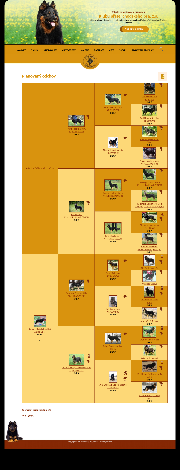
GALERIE (85, 50)
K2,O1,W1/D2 (113, 110)
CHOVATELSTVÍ (69, 50)
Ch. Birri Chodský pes (149, 340)
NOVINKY (21, 50)
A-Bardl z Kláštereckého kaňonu (40, 168)
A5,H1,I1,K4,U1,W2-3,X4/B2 (149, 185)
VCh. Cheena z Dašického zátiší (113, 385)
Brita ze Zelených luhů (149, 396)
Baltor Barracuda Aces (113, 346)
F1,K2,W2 (149, 100)
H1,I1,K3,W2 (149, 228)
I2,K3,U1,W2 (113, 388)
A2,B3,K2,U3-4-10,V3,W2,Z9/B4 (149, 207)
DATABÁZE (99, 50)
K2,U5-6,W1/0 (113, 276)
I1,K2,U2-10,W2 (76, 370)
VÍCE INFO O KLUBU (134, 29)
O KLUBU (35, 50)
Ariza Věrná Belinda (149, 321)
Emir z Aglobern (113, 273)
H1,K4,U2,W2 (149, 121)
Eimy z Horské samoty (113, 150)
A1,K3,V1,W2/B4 (76, 132)
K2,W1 (149, 142)
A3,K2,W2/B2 (113, 312)
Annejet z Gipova (149, 284)
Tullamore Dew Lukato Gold (149, 204)
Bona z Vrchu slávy (113, 236)
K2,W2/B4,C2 (113, 153)
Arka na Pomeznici (149, 358)
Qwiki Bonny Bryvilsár (149, 118)
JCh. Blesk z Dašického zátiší (149, 374)
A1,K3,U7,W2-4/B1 (149, 164)
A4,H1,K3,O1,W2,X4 (113, 239)
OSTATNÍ (123, 50)
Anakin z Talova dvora (113, 193)
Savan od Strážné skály (76, 293)
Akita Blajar (76, 215)
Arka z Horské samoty (149, 161)
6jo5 (149, 398)
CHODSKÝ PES (50, 50)
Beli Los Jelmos (113, 309)
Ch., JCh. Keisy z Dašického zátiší (76, 368)
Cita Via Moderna (149, 247)
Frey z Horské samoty (76, 129)
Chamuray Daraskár (149, 140)
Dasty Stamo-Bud (149, 97)
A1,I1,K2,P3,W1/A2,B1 (113, 196)
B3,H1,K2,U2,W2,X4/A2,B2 (149, 250)
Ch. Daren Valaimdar (149, 225)
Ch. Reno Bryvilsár (149, 300)
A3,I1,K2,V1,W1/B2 (76, 296)
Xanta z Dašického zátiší (40, 329)
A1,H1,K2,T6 (39, 332)
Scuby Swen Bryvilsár (112, 107)
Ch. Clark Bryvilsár (149, 268)
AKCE (111, 50)
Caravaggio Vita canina (149, 182)
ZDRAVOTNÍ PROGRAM (143, 50)
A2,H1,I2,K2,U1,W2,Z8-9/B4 (76, 217)
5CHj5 (149, 303)
